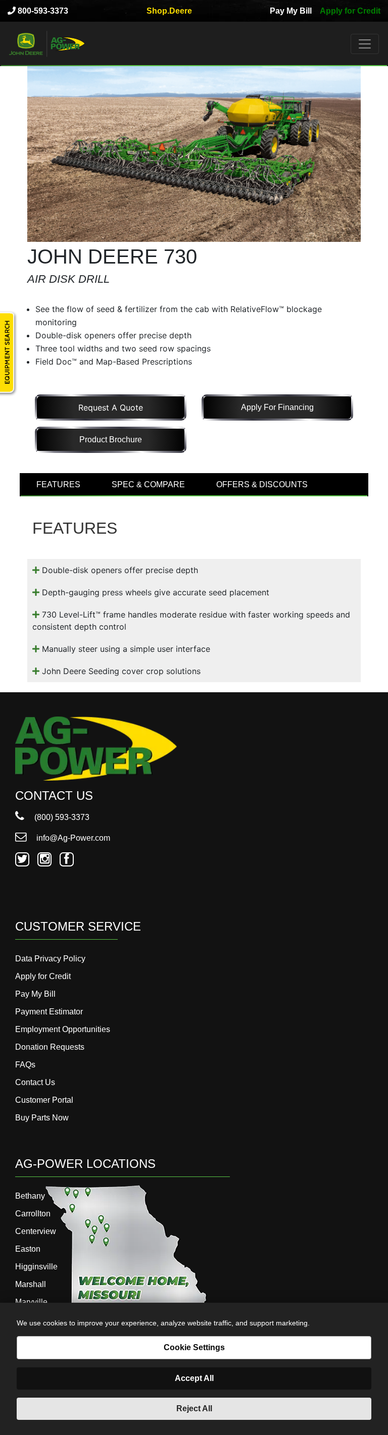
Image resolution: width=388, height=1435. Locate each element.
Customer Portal (44, 1100)
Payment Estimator (49, 1011)
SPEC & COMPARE (148, 484)
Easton (27, 1249)
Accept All (194, 1378)
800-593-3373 (42, 11)
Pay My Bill (291, 11)
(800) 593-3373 (60, 817)
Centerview (35, 1231)
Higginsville (36, 1266)
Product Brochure (110, 439)
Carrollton (33, 1213)
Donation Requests (49, 1047)
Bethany (30, 1196)
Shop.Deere (169, 11)
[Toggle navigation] (365, 44)
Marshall (30, 1284)
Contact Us (35, 1082)
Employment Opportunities (62, 1029)
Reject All (194, 1408)
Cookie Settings (194, 1347)
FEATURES (58, 484)
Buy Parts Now (42, 1117)
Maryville (31, 1302)
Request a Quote (110, 407)
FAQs (25, 1064)
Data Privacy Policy (50, 958)
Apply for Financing (277, 407)
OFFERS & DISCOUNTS (262, 484)
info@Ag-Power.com (72, 838)
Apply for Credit (350, 11)
